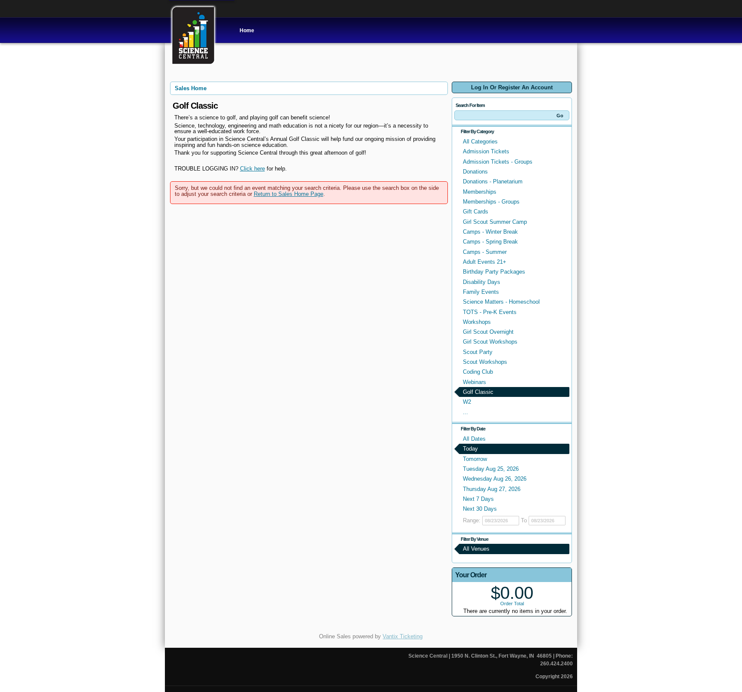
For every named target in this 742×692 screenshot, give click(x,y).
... (465, 412)
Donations (475, 171)
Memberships (479, 192)
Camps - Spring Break (490, 241)
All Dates (474, 439)
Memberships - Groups (491, 201)
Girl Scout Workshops (490, 341)
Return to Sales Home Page (288, 194)
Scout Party (478, 352)
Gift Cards (475, 211)
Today (470, 448)
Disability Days (481, 282)
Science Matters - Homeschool (501, 302)
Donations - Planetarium (493, 181)
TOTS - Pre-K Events (490, 312)
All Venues (476, 549)
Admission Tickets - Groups (497, 162)
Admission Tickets (486, 151)
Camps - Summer (485, 252)
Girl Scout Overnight (488, 332)
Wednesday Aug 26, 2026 (494, 479)
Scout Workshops (485, 362)
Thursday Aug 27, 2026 (491, 489)
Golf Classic (478, 392)
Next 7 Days (478, 499)
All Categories (480, 141)
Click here (252, 168)
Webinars (474, 382)
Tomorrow (475, 459)
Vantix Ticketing (403, 636)
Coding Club (478, 372)
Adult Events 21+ (484, 262)
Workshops (477, 322)
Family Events (481, 292)
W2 (467, 402)
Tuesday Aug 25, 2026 (491, 469)
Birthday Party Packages (494, 271)
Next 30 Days (480, 509)
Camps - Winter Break (490, 232)
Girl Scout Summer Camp (495, 222)
